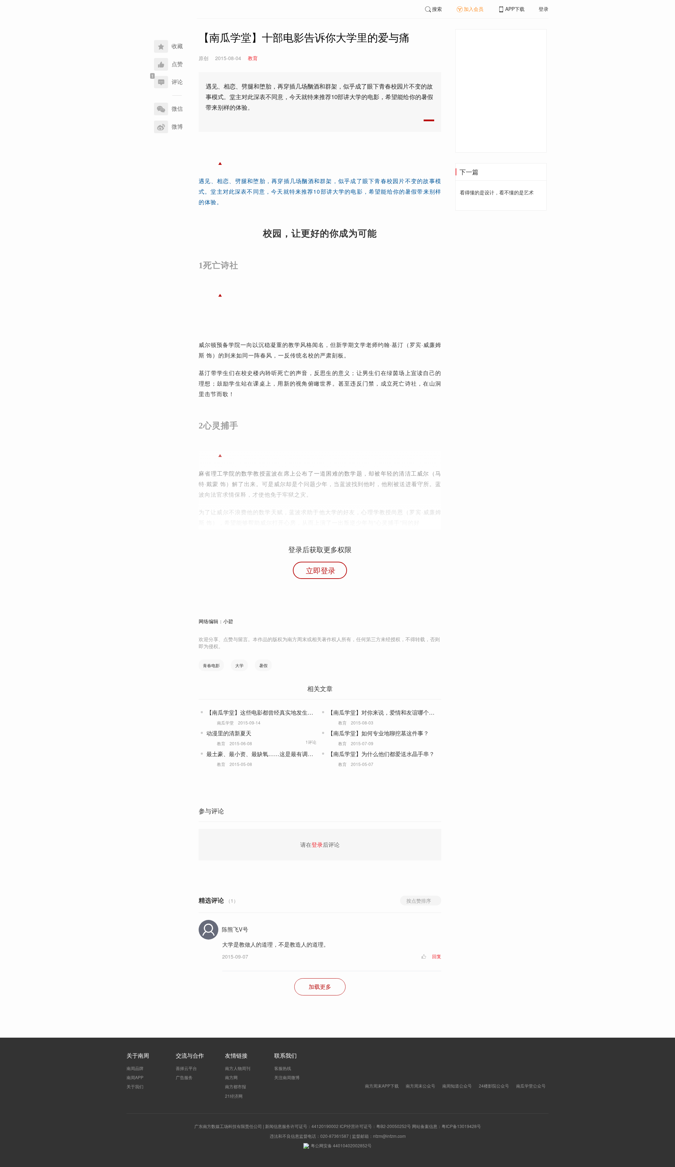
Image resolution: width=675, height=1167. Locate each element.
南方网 (231, 1077)
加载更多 (320, 986)
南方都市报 (235, 1086)
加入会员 (473, 8)
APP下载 (515, 8)
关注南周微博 (287, 1077)
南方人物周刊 (237, 1068)
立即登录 (320, 570)
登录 (543, 8)
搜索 (437, 8)
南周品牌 (135, 1068)
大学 (239, 665)
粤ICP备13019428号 (461, 1126)
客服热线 (282, 1068)
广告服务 (184, 1077)
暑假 (263, 665)
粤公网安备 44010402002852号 (341, 1145)
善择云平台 (186, 1068)
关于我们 (135, 1086)
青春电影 (211, 665)
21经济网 (234, 1096)
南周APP (135, 1077)
